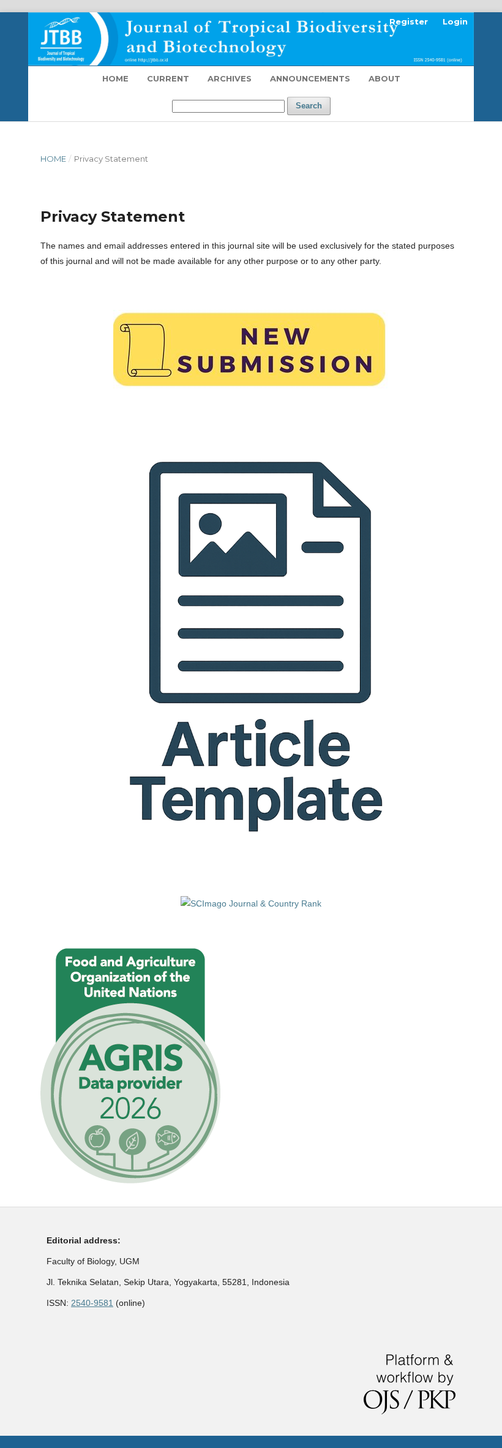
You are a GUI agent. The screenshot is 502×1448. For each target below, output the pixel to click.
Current (168, 78)
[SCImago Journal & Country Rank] (251, 903)
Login (455, 21)
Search (309, 105)
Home (115, 78)
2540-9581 (92, 1303)
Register (408, 21)
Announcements (310, 78)
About (384, 78)
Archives (230, 78)
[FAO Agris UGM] (130, 1180)
